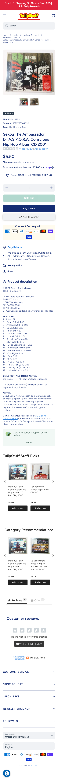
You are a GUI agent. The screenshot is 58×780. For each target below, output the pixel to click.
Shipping (7, 162)
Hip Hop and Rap (10, 37)
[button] (29, 217)
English (9, 747)
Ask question (41, 148)
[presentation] (5, 481)
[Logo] (29, 16)
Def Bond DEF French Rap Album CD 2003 (39, 489)
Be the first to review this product (29, 636)
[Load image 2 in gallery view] (34, 102)
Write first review (30, 643)
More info (29, 442)
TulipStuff (35, 765)
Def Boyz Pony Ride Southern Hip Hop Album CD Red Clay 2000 (17, 491)
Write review (26, 148)
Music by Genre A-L (31, 35)
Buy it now (29, 208)
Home (5, 35)
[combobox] (29, 26)
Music (15, 35)
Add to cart (17, 508)
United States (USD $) (17, 736)
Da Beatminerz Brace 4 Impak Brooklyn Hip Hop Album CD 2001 (39, 565)
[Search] (5, 26)
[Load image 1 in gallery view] (23, 102)
